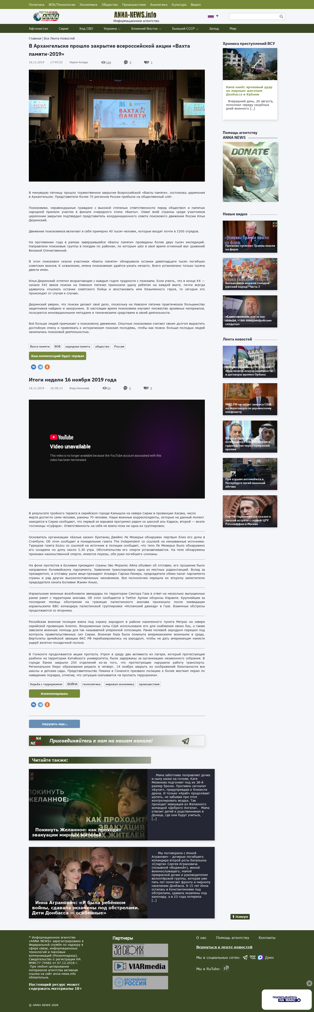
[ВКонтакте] (33, 367)
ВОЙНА (72, 684)
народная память (77, 346)
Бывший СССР (183, 28)
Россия (119, 346)
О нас (201, 938)
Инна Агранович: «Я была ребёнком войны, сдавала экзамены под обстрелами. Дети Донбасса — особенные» (85, 907)
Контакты (267, 938)
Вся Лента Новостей (59, 38)
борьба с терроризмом (46, 684)
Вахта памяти (40, 346)
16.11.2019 (46, 62)
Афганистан (38, 28)
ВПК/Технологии (62, 4)
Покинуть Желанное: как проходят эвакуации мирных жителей (76, 832)
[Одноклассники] (47, 367)
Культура (179, 4)
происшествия (149, 684)
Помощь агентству (232, 938)
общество (102, 346)
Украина (110, 28)
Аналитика (158, 4)
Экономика (88, 4)
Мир (233, 28)
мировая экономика (120, 684)
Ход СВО (86, 28)
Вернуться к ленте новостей (224, 947)
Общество (110, 4)
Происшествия (134, 4)
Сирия (64, 28)
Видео (196, 4)
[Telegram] (40, 367)
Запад (214, 28)
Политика (36, 4)
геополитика (91, 684)
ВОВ (57, 346)
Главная (35, 38)
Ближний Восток (144, 28)
